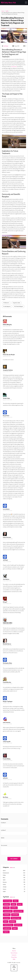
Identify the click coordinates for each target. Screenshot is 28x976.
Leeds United (15, 914)
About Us (14, 950)
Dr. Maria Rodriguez (19, 306)
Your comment (4, 845)
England (14, 928)
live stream (6, 918)
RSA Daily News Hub (8, 2)
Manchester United (18, 911)
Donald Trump (18, 925)
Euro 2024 (6, 907)
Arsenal (19, 904)
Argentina (6, 931)
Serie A (5, 921)
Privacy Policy (14, 957)
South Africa (6, 914)
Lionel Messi (14, 907)
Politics (4, 875)
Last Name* (3, 830)
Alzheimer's (6, 302)
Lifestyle (4, 886)
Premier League (7, 901)
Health (7, 11)
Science (4, 889)
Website (2, 837)
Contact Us (14, 955)
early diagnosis (7, 306)
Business (5, 882)
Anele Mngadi (5, 46)
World (4, 879)
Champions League (16, 918)
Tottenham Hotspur (8, 925)
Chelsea (15, 901)
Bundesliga (12, 921)
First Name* (3, 822)
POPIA (14, 959)
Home (3, 11)
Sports (4, 870)
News (4, 877)
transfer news (7, 928)
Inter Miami (6, 904)
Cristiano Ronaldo (7, 911)
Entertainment (6, 872)
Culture (4, 884)
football (13, 904)
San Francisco (14, 66)
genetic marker (17, 302)
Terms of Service (14, 953)
